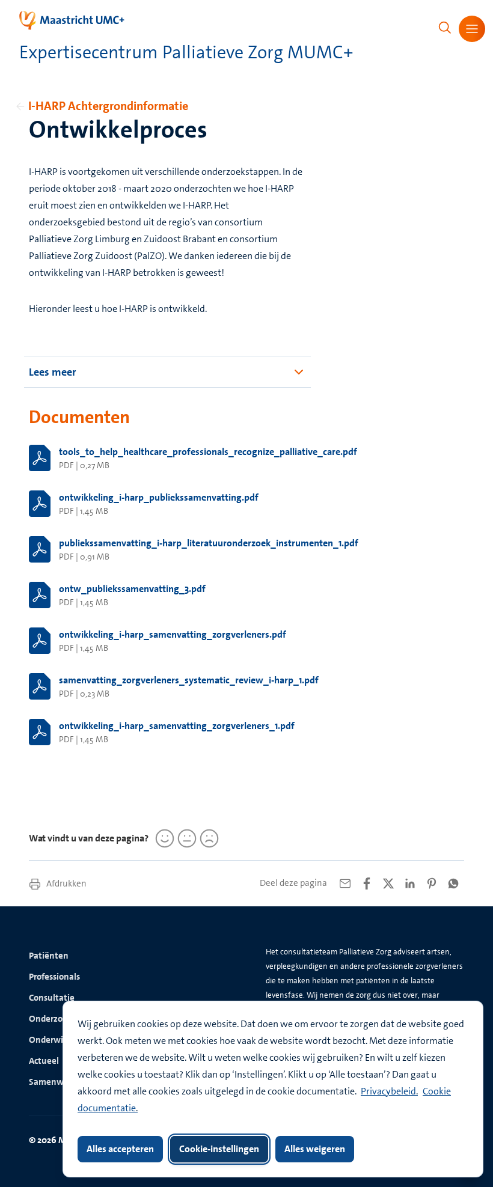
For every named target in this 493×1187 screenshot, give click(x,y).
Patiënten (49, 956)
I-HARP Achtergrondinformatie (108, 106)
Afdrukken (65, 883)
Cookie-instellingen (219, 1149)
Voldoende (185, 838)
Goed (163, 838)
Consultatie (52, 998)
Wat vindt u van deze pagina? (89, 838)
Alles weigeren (314, 1149)
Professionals (54, 977)
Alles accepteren (120, 1149)
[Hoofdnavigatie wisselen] (472, 29)
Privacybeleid (388, 1091)
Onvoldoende (207, 838)
